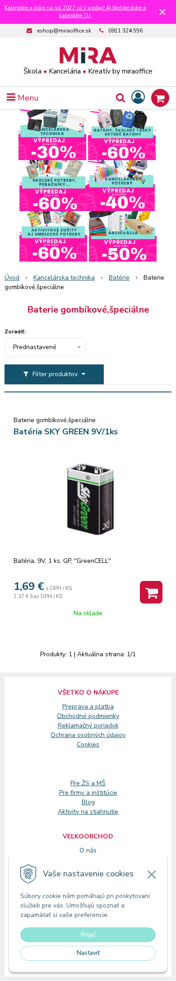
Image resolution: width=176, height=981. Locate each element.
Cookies (88, 744)
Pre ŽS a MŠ (88, 783)
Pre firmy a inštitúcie (88, 792)
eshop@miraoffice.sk (64, 30)
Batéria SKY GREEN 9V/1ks (66, 431)
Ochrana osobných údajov (88, 735)
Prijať (88, 934)
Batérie (119, 277)
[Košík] (160, 98)
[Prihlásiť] (138, 97)
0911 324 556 (125, 30)
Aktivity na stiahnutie (88, 811)
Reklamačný (76, 725)
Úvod (12, 277)
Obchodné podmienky (88, 716)
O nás (88, 850)
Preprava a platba (88, 706)
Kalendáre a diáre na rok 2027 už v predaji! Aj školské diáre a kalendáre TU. (75, 12)
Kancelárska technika (64, 277)
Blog (88, 802)
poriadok (106, 725)
